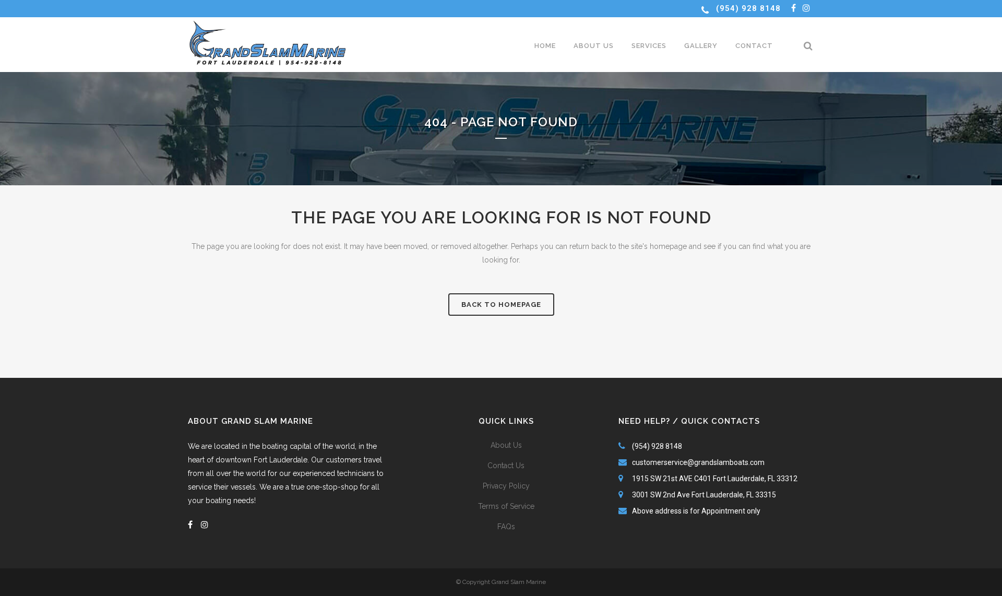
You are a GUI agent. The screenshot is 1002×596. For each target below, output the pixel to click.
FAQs (506, 526)
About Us (506, 445)
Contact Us (505, 465)
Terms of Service (506, 506)
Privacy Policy (506, 486)
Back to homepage (501, 304)
